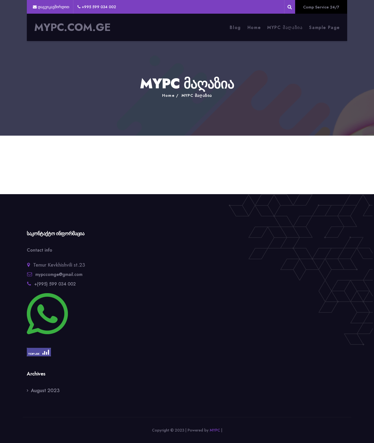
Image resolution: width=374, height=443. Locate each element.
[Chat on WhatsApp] (77, 313)
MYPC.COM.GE (72, 27)
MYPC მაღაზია (285, 27)
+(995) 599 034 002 (55, 284)
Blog (235, 27)
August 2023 (45, 390)
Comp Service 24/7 (321, 7)
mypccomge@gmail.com (58, 274)
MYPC (215, 430)
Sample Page (324, 27)
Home (254, 27)
